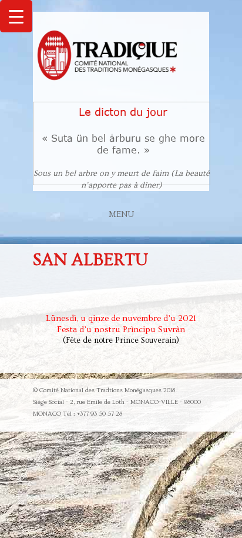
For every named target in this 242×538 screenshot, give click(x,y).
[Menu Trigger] (16, 16)
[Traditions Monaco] (108, 57)
